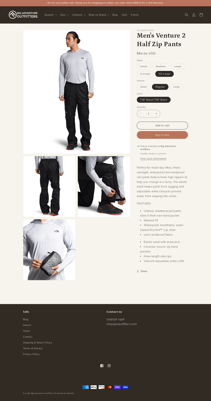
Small (145, 67)
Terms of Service (33, 348)
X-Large (147, 74)
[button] (50, 14)
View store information (153, 158)
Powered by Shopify (64, 393)
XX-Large (164, 74)
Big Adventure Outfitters (42, 393)
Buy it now (162, 135)
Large (179, 67)
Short (145, 87)
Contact (27, 337)
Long (178, 87)
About (26, 331)
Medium (162, 67)
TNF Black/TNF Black (153, 99)
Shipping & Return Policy (37, 342)
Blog (25, 319)
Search (27, 325)
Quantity (141, 107)
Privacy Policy (31, 354)
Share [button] (144, 271)
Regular (160, 87)
